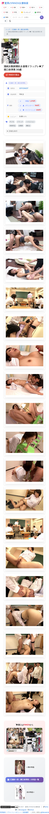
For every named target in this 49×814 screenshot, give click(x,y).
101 (32, 7)
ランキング (27, 12)
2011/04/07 (23, 88)
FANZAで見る (14, 75)
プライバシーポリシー (14, 812)
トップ (8, 29)
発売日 (39, 12)
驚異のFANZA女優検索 (16, 3)
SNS (6, 17)
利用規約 (3, 812)
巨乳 (15, 12)
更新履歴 (25, 812)
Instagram (23, 810)
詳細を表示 (13, 131)
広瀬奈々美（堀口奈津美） (21, 29)
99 (15, 7)
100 (6, 12)
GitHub (31, 810)
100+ (23, 7)
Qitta (46, 807)
